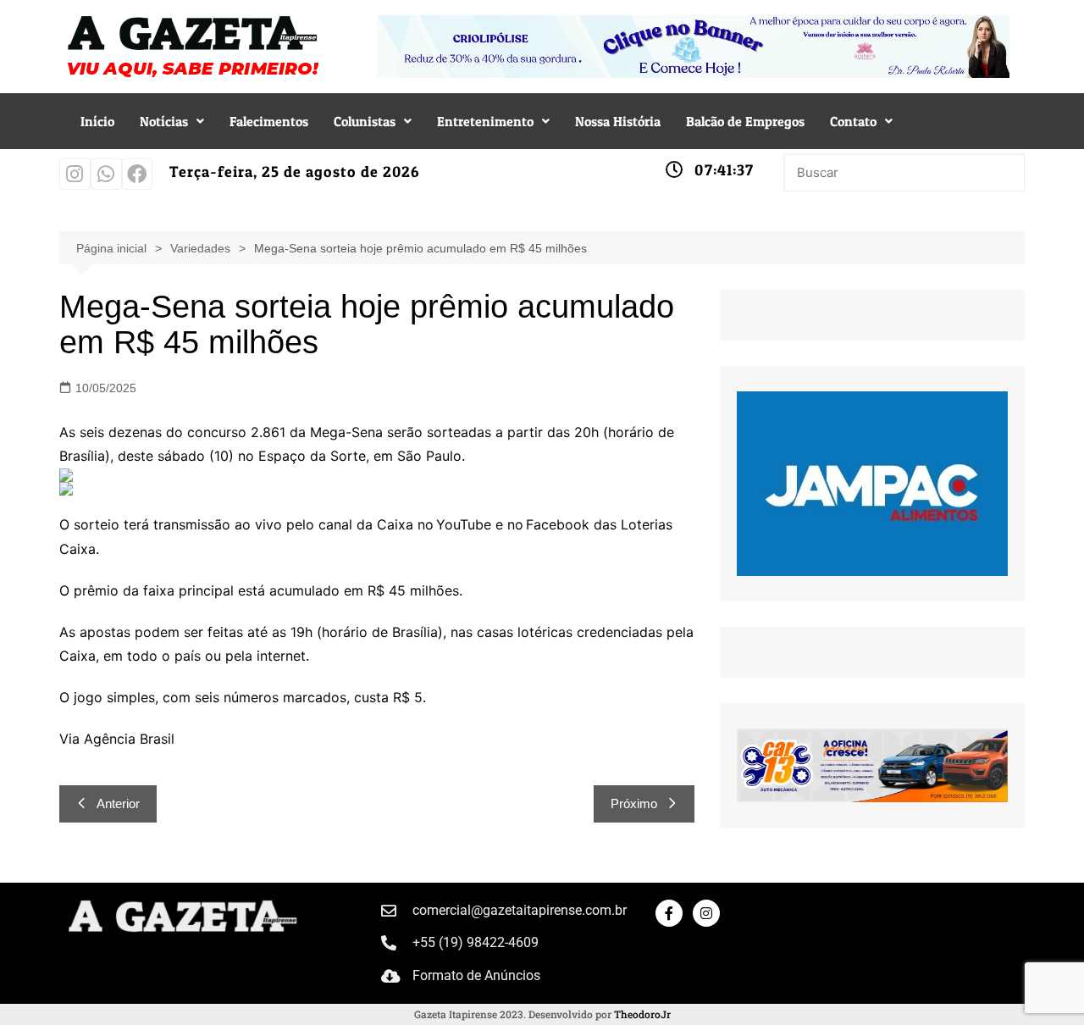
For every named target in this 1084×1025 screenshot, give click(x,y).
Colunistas (364, 121)
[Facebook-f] (669, 913)
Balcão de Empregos (745, 121)
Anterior (118, 803)
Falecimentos (269, 121)
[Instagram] (75, 174)
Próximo (634, 803)
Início (97, 121)
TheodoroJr (642, 1014)
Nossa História (618, 121)
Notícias (164, 121)
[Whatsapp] (106, 174)
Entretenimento (485, 121)
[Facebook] (137, 174)
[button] (172, 121)
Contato (853, 121)
